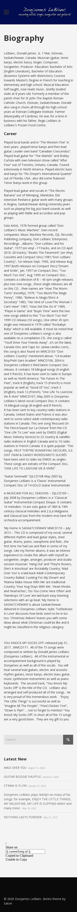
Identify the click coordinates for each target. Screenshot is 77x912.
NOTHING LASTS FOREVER (23, 817)
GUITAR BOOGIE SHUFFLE (22, 777)
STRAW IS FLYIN (15, 786)
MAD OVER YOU (15, 768)
